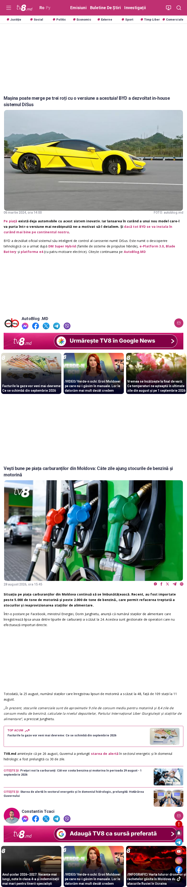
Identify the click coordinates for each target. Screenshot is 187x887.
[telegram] (56, 326)
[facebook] (35, 326)
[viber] (67, 326)
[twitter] (46, 326)
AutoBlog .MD (35, 319)
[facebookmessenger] (25, 326)
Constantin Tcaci (38, 811)
